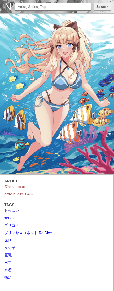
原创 (8, 240)
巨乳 (8, 255)
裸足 (8, 277)
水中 (8, 262)
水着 (8, 270)
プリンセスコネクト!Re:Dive (28, 233)
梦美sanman (14, 186)
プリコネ (11, 225)
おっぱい (11, 210)
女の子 (9, 248)
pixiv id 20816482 (19, 194)
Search (102, 7)
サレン (9, 218)
